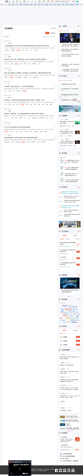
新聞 (13, 2)
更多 (78, 30)
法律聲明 (52, 469)
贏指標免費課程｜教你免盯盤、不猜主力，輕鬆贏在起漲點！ (72, 162)
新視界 (58, 4)
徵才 (43, 469)
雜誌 (67, 4)
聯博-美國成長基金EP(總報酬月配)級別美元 (68, 243)
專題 (63, 4)
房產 (51, 4)
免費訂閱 (77, 449)
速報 (31, 4)
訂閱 (52, 2)
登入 (75, 1)
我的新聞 (72, 4)
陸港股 (24, 2)
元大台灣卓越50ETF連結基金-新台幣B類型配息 (68, 250)
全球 (35, 2)
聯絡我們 (39, 469)
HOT (66, 160)
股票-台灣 (66, 253)
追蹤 (47, 33)
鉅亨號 (48, 2)
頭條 (6, 4)
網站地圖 (47, 469)
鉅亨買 (43, 2)
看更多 (78, 115)
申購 (78, 251)
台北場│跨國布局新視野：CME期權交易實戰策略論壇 (72, 168)
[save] (55, 46)
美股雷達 (66, 119)
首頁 (10, 2)
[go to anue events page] (71, 1)
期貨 (42, 4)
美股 (20, 2)
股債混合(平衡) (67, 266)
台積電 (65, 341)
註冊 (77, 1)
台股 (17, 2)
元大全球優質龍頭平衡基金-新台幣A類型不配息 (68, 263)
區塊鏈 (46, 4)
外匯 (32, 2)
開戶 (78, 244)
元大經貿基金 (63, 257)
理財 (55, 4)
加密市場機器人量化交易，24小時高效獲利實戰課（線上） (72, 174)
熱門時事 (26, 4)
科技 (17, 4)
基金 (28, 2)
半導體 (65, 345)
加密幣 (39, 2)
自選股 (76, 4)
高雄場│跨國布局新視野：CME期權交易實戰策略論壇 (72, 180)
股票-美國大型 (67, 246)
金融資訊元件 (34, 469)
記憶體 (65, 337)
